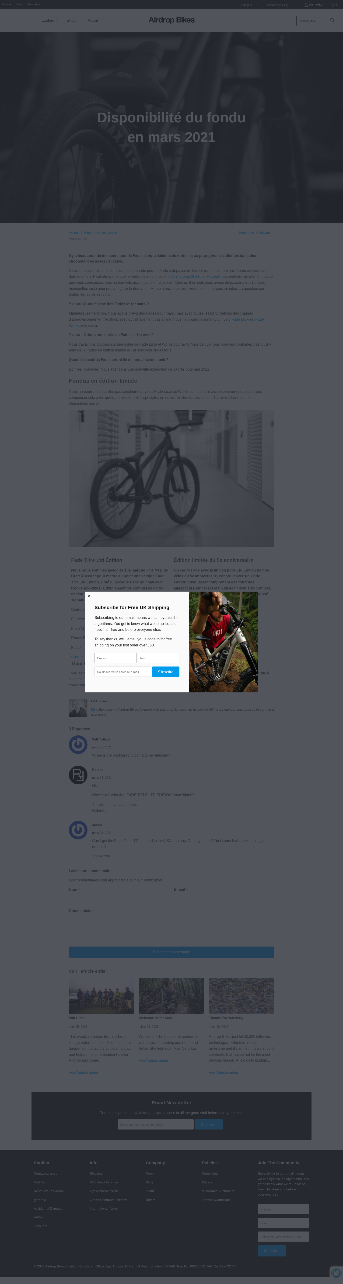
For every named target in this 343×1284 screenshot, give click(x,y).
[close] (89, 596)
